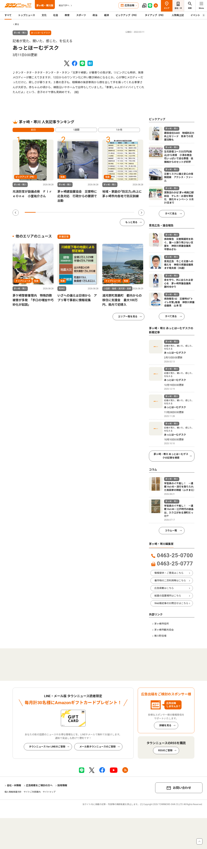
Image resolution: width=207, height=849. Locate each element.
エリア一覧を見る (127, 316)
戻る (17, 24)
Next (141, 213)
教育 (67, 15)
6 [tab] (85, 212)
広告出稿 (129, 5)
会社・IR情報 (14, 785)
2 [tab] (41, 212)
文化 (44, 15)
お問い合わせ (182, 788)
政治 (95, 15)
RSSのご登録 (165, 750)
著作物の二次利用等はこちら (170, 580)
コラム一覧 (171, 530)
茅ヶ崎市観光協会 (164, 629)
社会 (55, 15)
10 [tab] (128, 212)
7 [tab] (95, 212)
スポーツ (81, 15)
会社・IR (178, 8)
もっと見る (131, 222)
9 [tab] (117, 212)
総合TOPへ (64, 5)
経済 (106, 15)
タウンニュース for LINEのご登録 (47, 746)
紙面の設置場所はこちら (167, 595)
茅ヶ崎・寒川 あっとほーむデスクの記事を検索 (171, 456)
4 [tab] (63, 212)
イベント (195, 15)
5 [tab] (73, 212)
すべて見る (171, 213)
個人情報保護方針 (13, 792)
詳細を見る (165, 725)
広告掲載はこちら (164, 588)
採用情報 (62, 785)
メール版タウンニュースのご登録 (97, 746)
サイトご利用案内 (32, 792)
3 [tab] (52, 212)
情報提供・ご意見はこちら (169, 573)
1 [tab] (30, 212)
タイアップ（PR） (155, 15)
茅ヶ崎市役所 (161, 623)
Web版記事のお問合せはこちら (171, 603)
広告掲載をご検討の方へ (39, 785)
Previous (16, 213)
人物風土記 (178, 15)
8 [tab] (106, 212)
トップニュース (26, 15)
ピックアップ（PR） (127, 15)
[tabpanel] (33, 169)
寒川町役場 (160, 635)
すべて (8, 15)
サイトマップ (49, 792)
